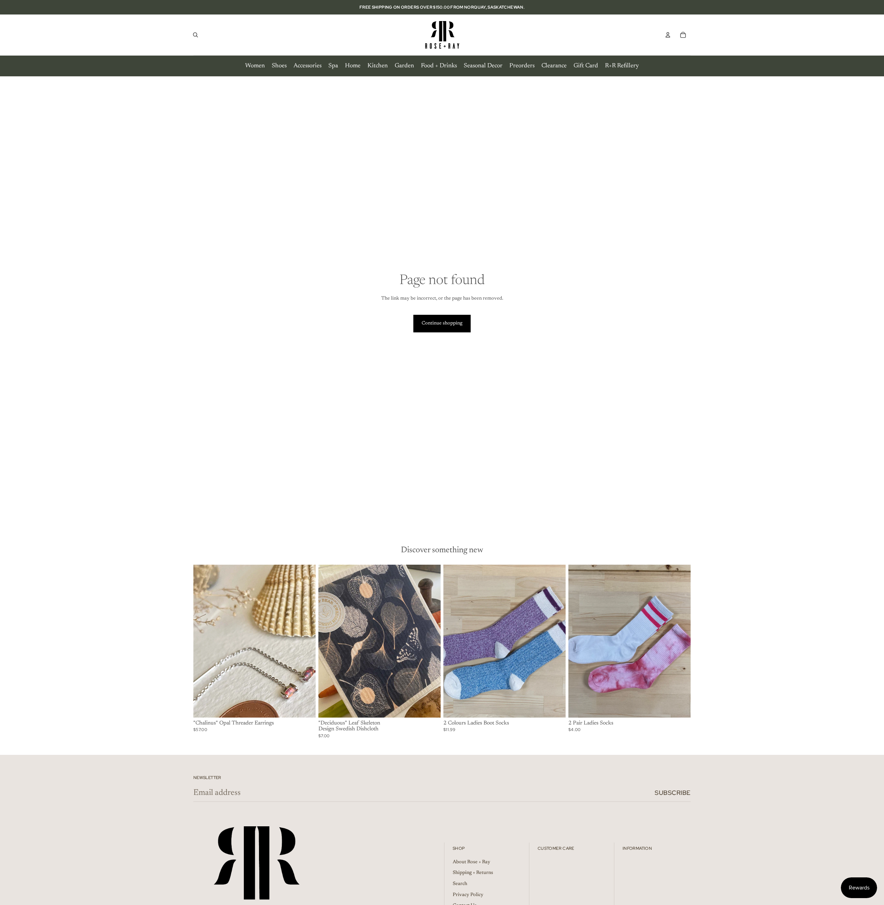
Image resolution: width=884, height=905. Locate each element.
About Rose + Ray (471, 862)
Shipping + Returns (473, 872)
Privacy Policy (468, 895)
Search (460, 884)
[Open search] (195, 34)
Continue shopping (442, 323)
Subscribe (673, 793)
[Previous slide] (203, 641)
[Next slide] (305, 641)
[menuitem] (255, 66)
